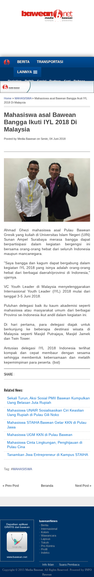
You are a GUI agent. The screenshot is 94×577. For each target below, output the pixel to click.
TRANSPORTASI (50, 62)
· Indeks (44, 552)
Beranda (47, 486)
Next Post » (83, 486)
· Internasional (48, 528)
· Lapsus (44, 538)
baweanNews (48, 521)
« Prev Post (11, 486)
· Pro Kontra (47, 545)
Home (7, 98)
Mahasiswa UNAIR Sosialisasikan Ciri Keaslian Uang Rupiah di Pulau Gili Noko (45, 412)
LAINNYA (25, 72)
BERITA (23, 62)
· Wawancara (47, 535)
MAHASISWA (23, 98)
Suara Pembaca (69, 564)
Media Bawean (34, 569)
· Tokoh (44, 542)
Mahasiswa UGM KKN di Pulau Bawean (39, 435)
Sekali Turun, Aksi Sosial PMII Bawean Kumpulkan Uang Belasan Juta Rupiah (48, 400)
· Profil (43, 549)
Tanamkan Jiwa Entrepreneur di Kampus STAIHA (47, 455)
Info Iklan (48, 564)
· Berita (43, 525)
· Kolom (44, 532)
